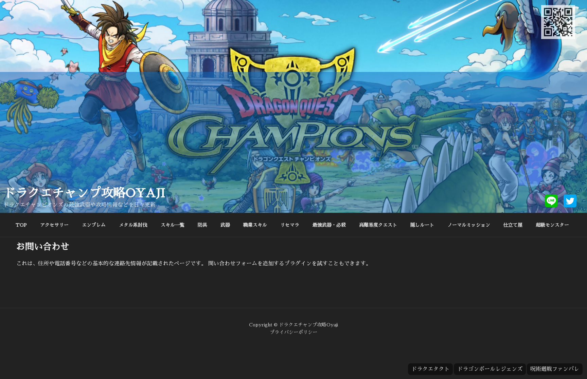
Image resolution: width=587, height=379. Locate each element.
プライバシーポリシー (293, 332)
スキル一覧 (172, 225)
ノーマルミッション (468, 225)
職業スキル (255, 225)
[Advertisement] (293, 134)
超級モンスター (552, 225)
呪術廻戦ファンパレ (554, 369)
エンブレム (94, 225)
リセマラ (289, 225)
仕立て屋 (512, 225)
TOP (21, 225)
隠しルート (422, 225)
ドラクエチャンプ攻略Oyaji (84, 193)
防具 (202, 225)
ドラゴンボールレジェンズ (489, 369)
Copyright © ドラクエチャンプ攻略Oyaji (293, 324)
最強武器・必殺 (329, 225)
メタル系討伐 (133, 225)
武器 (225, 225)
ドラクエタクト (430, 369)
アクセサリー (54, 225)
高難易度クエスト (378, 225)
